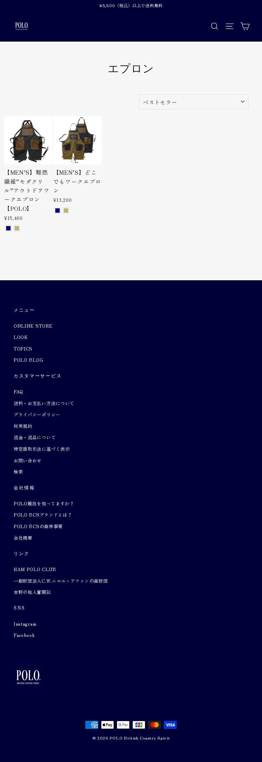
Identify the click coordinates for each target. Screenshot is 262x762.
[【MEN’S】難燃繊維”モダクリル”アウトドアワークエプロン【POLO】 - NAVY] (8, 228)
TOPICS (23, 348)
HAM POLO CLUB (35, 569)
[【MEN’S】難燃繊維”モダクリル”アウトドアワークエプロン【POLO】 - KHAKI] (17, 228)
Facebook (24, 635)
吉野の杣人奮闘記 (32, 592)
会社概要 (23, 538)
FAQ (18, 391)
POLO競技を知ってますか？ (44, 503)
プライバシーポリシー (37, 414)
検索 (18, 471)
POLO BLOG (28, 360)
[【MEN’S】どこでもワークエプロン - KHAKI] (66, 210)
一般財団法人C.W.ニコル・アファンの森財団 (61, 581)
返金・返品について (35, 437)
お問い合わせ (28, 460)
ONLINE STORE (33, 326)
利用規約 (23, 426)
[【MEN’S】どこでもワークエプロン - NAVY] (57, 210)
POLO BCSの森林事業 (38, 526)
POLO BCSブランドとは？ (43, 514)
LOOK (21, 337)
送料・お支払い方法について (44, 403)
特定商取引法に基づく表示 (42, 449)
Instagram (25, 624)
